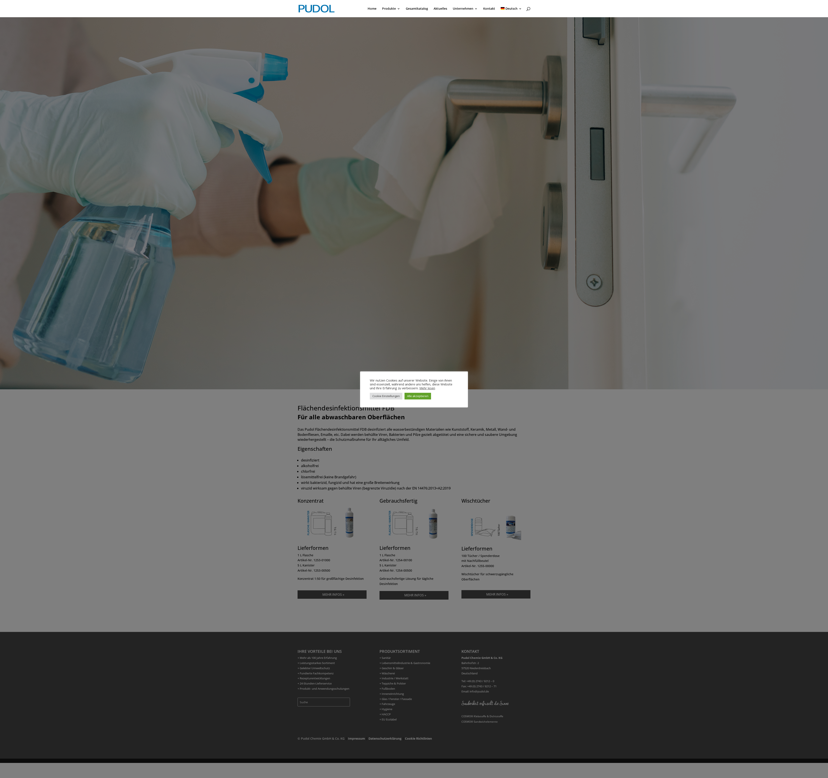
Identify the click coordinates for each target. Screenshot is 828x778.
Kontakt (489, 9)
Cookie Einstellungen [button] (386, 396)
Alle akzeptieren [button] (417, 396)
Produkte (389, 9)
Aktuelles (440, 9)
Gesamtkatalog (417, 9)
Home (372, 9)
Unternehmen (463, 9)
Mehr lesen (427, 388)
